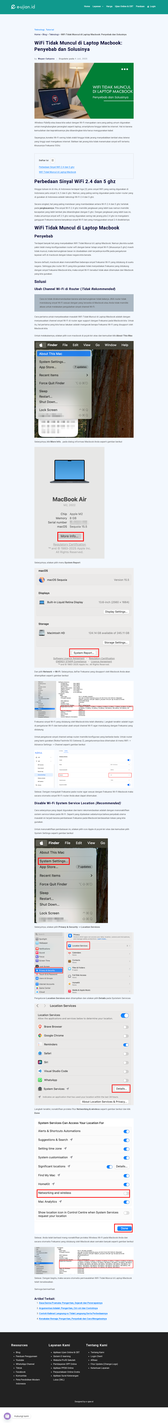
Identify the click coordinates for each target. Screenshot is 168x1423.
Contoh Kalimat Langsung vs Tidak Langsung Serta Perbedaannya (73, 1313)
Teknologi (39, 30)
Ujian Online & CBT (124, 6)
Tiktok (19, 1368)
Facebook (20, 1372)
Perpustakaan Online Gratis (66, 1372)
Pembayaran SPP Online (65, 1364)
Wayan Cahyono (44, 59)
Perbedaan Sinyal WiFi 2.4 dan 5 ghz (56, 167)
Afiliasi (94, 1360)
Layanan (97, 6)
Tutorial (50, 30)
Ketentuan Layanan (100, 1368)
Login (153, 6)
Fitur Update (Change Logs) (104, 1364)
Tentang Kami (97, 1352)
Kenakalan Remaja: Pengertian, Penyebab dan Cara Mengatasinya (73, 1318)
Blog (45, 34)
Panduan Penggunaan (26, 1356)
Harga (109, 6)
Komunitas (21, 1375)
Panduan (140, 6)
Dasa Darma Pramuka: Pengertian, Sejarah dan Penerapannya (70, 1303)
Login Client (96, 1356)
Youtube (20, 1360)
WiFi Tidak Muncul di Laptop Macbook (57, 172)
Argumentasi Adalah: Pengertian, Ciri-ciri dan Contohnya (68, 1308)
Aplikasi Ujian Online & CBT (66, 1352)
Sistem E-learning (62, 1356)
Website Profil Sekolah (64, 1360)
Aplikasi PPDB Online (63, 1368)
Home (87, 6)
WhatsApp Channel (25, 1364)
